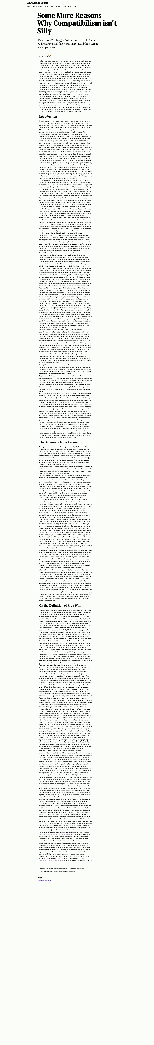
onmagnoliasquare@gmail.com (68, 871)
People (40, 6)
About (75, 6)
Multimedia (57, 6)
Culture (46, 6)
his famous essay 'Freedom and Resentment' (55, 834)
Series (64, 6)
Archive (70, 6)
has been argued (56, 532)
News (28, 6)
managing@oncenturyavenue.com (50, 860)
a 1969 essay (51, 417)
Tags (40, 877)
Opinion (34, 6)
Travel (51, 6)
